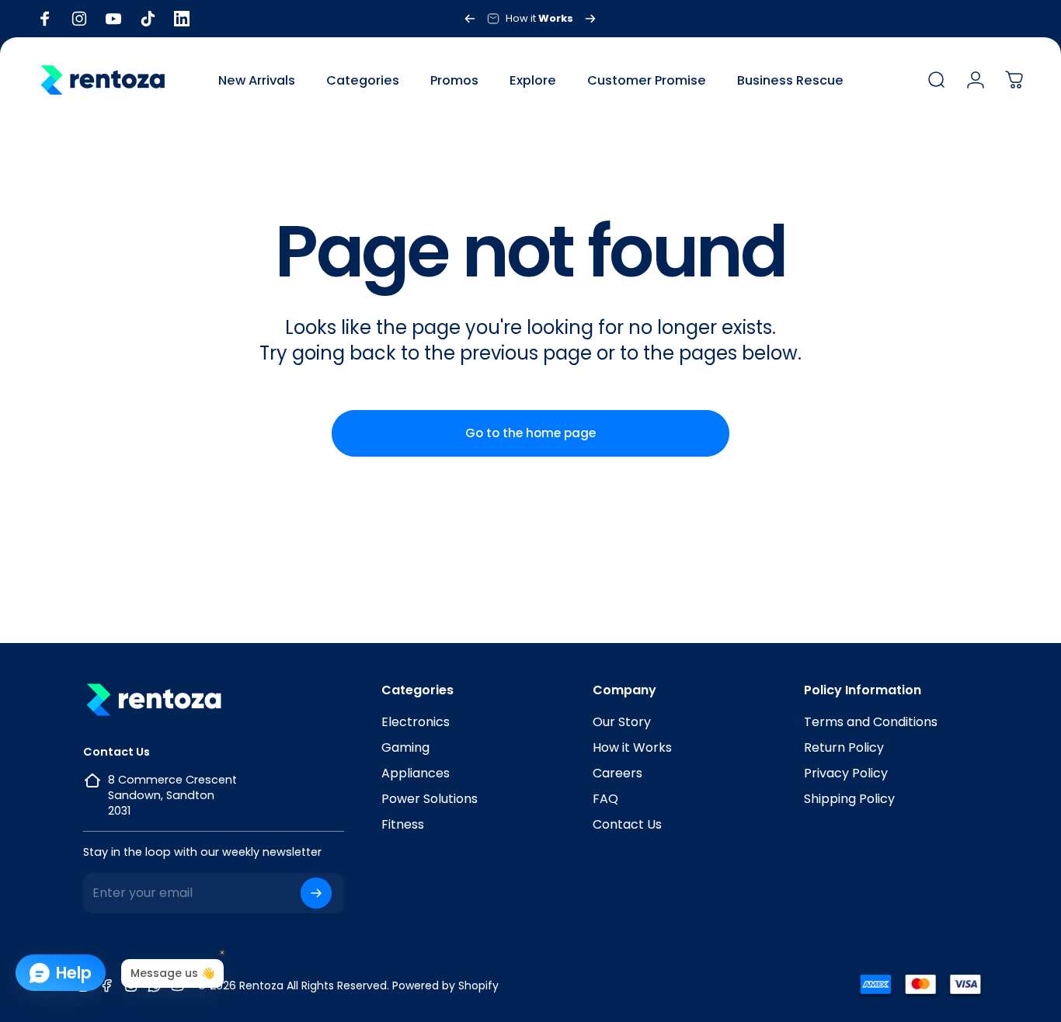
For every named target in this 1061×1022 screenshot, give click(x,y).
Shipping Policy (849, 799)
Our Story (622, 722)
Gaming (405, 747)
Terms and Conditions (871, 722)
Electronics (415, 722)
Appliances (415, 773)
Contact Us (627, 824)
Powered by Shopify (445, 985)
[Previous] (470, 18)
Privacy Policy (846, 773)
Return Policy (844, 747)
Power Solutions (429, 799)
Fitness (402, 824)
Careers (617, 773)
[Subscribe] (316, 893)
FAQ (605, 799)
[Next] (590, 18)
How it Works (632, 747)
